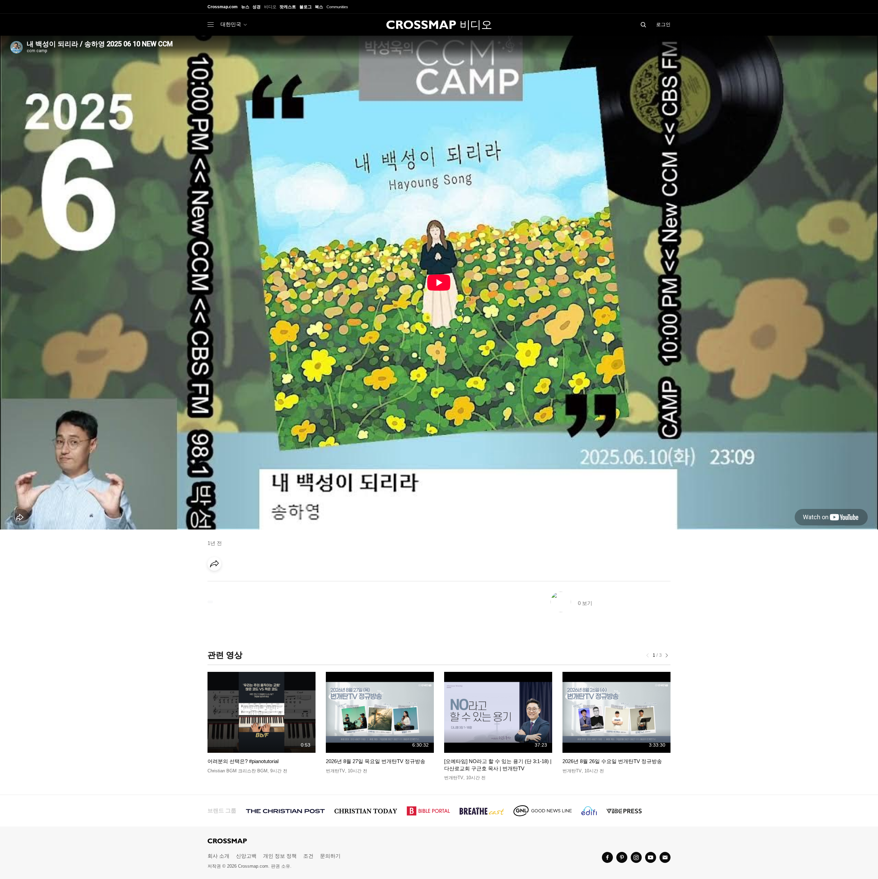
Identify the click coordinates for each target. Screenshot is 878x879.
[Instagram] (636, 857)
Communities (337, 7)
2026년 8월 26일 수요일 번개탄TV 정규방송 (612, 761)
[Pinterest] (244, 583)
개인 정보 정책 (280, 856)
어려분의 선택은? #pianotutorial (242, 761)
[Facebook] (216, 583)
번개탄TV (335, 770)
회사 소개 (218, 856)
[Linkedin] (230, 583)
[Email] (258, 583)
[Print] (272, 583)
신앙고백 (246, 856)
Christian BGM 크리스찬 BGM (237, 770)
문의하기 (330, 856)
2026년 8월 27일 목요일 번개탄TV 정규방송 (375, 761)
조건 (308, 856)
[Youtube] (650, 857)
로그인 (663, 24)
